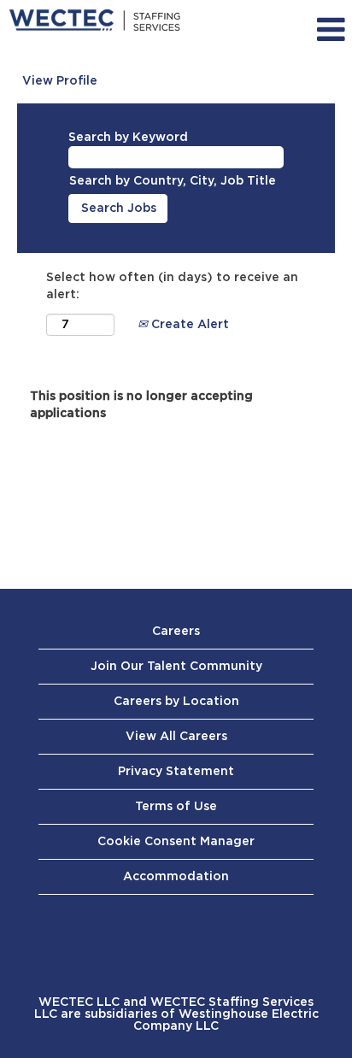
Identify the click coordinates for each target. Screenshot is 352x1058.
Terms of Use (176, 807)
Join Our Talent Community (176, 667)
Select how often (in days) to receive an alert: (172, 286)
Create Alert (188, 325)
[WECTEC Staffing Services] (95, 21)
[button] (307, 30)
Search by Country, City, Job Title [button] (172, 181)
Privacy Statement (176, 772)
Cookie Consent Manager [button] (176, 842)
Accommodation (176, 877)
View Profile (59, 81)
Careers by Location (176, 702)
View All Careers (176, 737)
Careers (176, 632)
